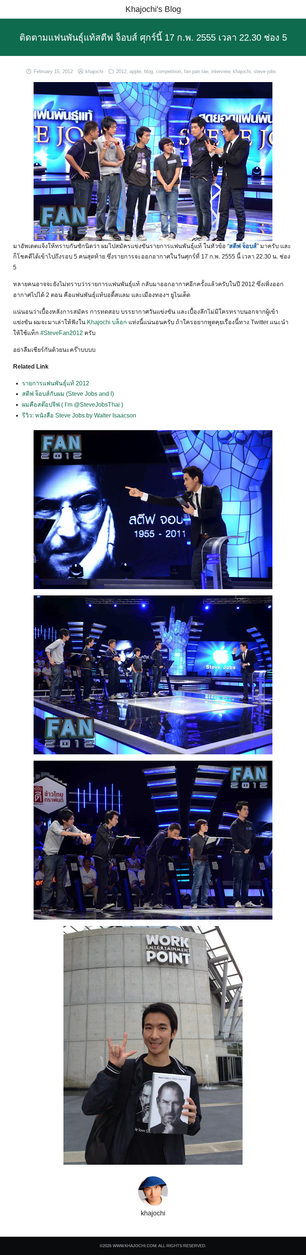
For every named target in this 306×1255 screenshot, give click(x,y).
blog (148, 71)
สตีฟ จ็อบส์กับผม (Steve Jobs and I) (68, 394)
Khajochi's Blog (153, 9)
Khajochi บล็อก (107, 322)
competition (168, 71)
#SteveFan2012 (61, 333)
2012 (121, 71)
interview (220, 71)
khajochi (94, 71)
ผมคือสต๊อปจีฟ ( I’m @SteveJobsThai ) (72, 404)
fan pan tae (196, 71)
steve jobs (265, 71)
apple (135, 71)
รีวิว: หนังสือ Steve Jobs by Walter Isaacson (79, 415)
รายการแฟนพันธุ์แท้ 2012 (55, 383)
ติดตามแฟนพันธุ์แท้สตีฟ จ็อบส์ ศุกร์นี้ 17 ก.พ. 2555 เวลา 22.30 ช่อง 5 (153, 37)
